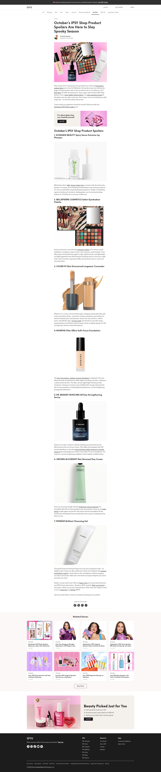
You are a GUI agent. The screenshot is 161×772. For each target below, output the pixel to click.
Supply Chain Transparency (97, 763)
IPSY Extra (85, 744)
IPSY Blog (84, 755)
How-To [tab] (73, 12)
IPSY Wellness (86, 749)
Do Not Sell (45, 763)
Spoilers (56, 18)
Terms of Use (30, 763)
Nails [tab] (67, 12)
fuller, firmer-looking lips (75, 185)
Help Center (121, 744)
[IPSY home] (29, 7)
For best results (76, 321)
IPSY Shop (57, 93)
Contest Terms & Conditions (62, 763)
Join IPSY (62, 121)
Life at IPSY (103, 744)
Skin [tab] (56, 12)
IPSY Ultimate (86, 741)
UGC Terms (52, 763)
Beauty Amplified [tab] (84, 12)
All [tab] (43, 12)
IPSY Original (86, 747)
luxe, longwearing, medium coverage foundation (73, 378)
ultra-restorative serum (94, 95)
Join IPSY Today (103, 2)
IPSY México (85, 758)
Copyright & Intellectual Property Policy (80, 763)
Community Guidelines (124, 741)
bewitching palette (83, 250)
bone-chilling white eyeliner (74, 95)
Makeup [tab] (49, 12)
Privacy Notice (37, 763)
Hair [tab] (61, 12)
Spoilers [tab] (95, 12)
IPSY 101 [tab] (103, 12)
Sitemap (102, 749)
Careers (102, 747)
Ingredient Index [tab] (113, 12)
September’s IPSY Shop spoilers (64, 107)
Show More (80, 686)
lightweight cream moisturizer (89, 507)
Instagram (63, 590)
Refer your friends (98, 585)
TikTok (72, 590)
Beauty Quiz (83, 583)
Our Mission (103, 741)
